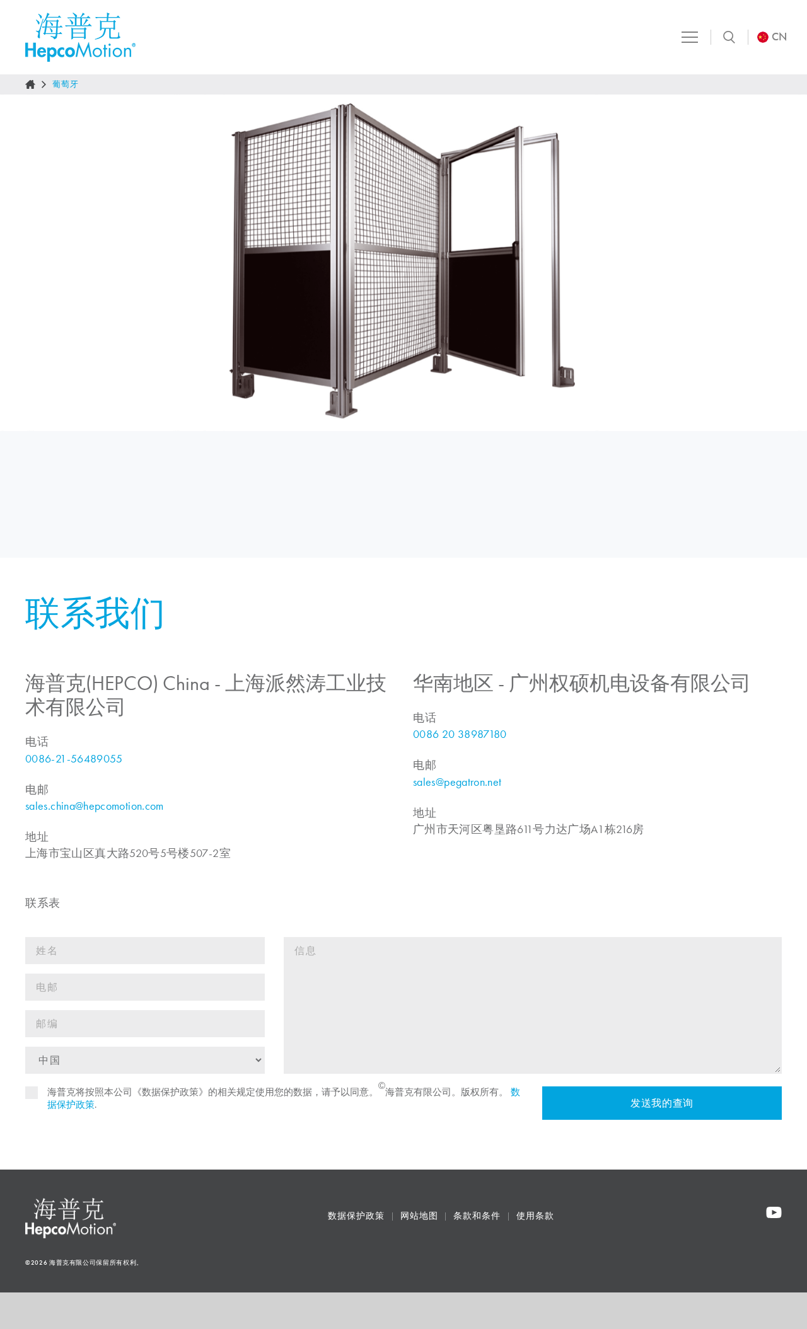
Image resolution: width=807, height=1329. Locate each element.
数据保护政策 (356, 1216)
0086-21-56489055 (74, 759)
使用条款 (535, 1216)
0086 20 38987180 (460, 734)
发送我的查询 (662, 1103)
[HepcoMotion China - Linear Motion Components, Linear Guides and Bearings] (80, 37)
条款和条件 (477, 1216)
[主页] (30, 84)
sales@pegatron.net (457, 782)
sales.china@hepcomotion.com (94, 806)
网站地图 (419, 1216)
